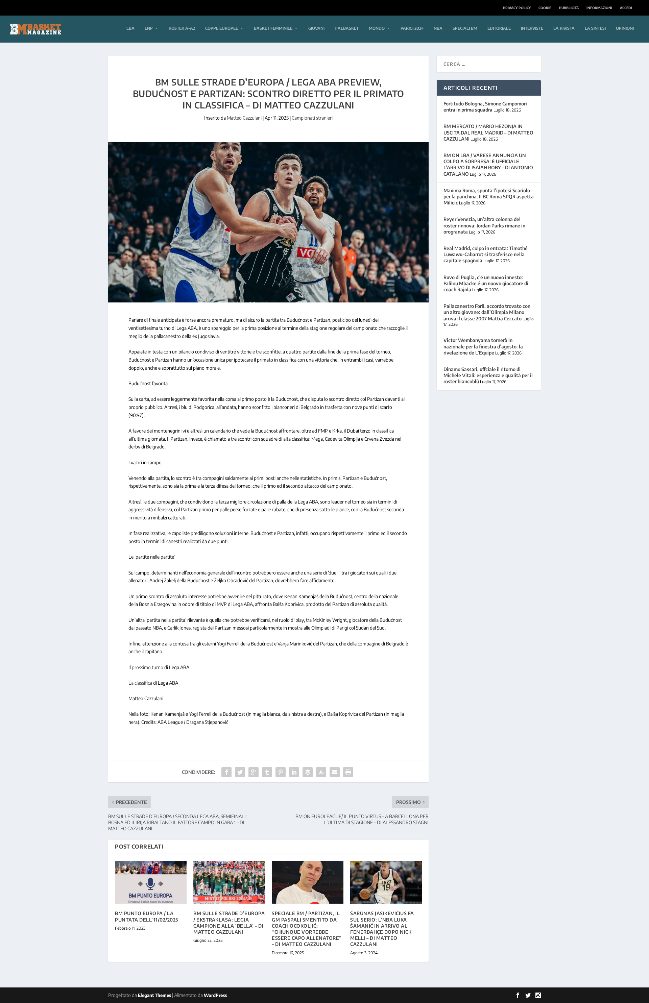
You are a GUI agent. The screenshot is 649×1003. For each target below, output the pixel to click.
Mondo (377, 28)
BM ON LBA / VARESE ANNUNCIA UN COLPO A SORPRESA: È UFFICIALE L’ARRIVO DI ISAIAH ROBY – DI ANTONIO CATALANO (488, 164)
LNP (149, 28)
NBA (438, 28)
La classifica (140, 683)
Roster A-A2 (182, 28)
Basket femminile (273, 28)
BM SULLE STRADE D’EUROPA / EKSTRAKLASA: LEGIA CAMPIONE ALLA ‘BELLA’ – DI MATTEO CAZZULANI (229, 922)
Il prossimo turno (145, 667)
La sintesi (595, 28)
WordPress (215, 995)
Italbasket (347, 28)
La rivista (564, 28)
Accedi (626, 8)
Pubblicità (569, 8)
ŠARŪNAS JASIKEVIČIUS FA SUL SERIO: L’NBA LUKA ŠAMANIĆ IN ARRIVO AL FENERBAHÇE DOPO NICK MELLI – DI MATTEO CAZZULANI (382, 928)
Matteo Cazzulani (244, 118)
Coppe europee (221, 28)
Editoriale (499, 28)
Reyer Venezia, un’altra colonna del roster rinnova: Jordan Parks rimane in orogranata (484, 225)
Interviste (532, 28)
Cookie (544, 8)
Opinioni (625, 28)
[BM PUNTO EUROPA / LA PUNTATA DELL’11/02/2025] (151, 882)
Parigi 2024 (412, 28)
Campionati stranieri (312, 118)
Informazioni (599, 8)
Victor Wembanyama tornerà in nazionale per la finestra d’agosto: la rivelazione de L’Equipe (483, 346)
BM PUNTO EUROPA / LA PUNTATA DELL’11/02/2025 (146, 916)
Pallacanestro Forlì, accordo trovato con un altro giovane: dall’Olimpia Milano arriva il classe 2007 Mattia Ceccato (486, 312)
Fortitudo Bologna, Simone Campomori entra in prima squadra (485, 107)
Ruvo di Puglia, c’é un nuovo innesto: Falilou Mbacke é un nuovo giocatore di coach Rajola (485, 283)
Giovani (316, 28)
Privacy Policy (517, 8)
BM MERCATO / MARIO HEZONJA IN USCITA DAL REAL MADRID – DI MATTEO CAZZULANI (488, 132)
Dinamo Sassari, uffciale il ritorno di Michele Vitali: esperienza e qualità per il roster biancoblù (488, 375)
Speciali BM (465, 28)
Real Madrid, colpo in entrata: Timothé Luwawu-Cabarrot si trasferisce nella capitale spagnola (485, 254)
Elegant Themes (154, 995)
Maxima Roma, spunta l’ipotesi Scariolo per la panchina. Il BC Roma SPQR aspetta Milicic (488, 196)
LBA (130, 28)
